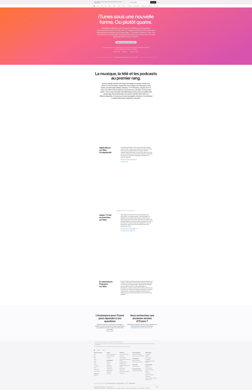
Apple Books (109, 372)
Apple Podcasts (110, 370)
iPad (95, 357)
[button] (138, 2)
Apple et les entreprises (137, 354)
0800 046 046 (132, 383)
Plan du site (148, 388)
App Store (109, 373)
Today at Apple (122, 357)
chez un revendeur (120, 383)
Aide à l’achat (122, 373)
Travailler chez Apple (149, 369)
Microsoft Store (134, 51)
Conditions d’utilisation (120, 388)
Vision (95, 362)
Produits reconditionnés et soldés (125, 366)
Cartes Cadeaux (97, 371)
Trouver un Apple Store (124, 354)
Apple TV (108, 363)
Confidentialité (148, 359)
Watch (95, 361)
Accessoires (96, 369)
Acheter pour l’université (137, 362)
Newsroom (147, 366)
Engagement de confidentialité (100, 388)
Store (95, 354)
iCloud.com (109, 357)
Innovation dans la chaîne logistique (150, 362)
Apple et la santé (135, 366)
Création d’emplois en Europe (151, 378)
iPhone (95, 359)
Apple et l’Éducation (136, 360)
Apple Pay (96, 375)
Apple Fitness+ (109, 368)
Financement (122, 369)
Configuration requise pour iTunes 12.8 (125, 57)
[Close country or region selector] (157, 2)
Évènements (147, 376)
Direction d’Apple (148, 368)
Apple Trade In (122, 368)
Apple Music (109, 365)
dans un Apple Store (111, 383)
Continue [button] (153, 2)
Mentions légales (141, 388)
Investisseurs (147, 373)
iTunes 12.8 (116, 51)
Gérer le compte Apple (111, 354)
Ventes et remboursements (131, 388)
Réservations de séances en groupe (125, 360)
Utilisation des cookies (111, 388)
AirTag (95, 367)
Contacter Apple (148, 379)
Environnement (148, 357)
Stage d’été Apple (123, 362)
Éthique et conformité (149, 374)
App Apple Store (123, 363)
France (157, 386)
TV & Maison (96, 366)
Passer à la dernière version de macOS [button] (126, 42)
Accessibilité (147, 354)
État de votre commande (124, 371)
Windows (124, 51)
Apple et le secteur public (137, 370)
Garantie (147, 371)
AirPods (95, 364)
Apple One (109, 362)
